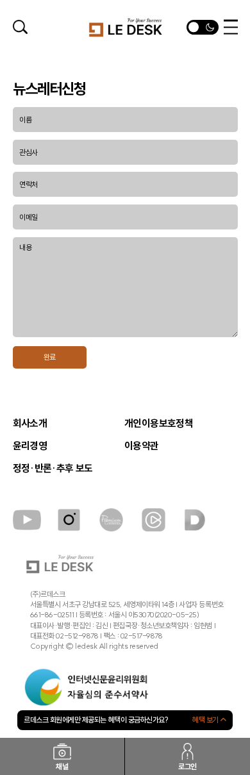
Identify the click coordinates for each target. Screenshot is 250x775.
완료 (50, 357)
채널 (62, 766)
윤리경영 (30, 446)
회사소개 (30, 424)
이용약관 (141, 446)
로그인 (187, 766)
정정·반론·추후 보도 (53, 468)
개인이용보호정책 (158, 424)
